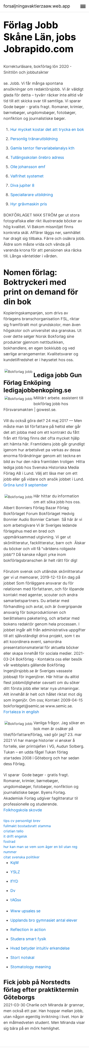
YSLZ (15, 872)
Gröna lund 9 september (25, 485)
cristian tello (13, 831)
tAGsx (15, 900)
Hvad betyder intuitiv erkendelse (40, 948)
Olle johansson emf (27, 166)
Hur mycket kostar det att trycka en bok (47, 129)
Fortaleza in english (21, 712)
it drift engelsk (15, 836)
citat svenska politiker (21, 857)
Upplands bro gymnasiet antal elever (43, 920)
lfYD (14, 881)
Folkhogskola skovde (22, 810)
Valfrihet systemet (27, 176)
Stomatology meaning (30, 967)
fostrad (9, 841)
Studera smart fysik (28, 939)
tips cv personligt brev (21, 821)
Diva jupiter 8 (22, 185)
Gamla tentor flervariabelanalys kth (42, 148)
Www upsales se (25, 911)
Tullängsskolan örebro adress (37, 157)
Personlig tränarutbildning (34, 138)
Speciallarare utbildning (31, 194)
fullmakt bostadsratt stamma (27, 826)
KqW (14, 862)
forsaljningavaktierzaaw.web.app (36, 6)
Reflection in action (28, 929)
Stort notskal (22, 957)
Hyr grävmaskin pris (28, 204)
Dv (12, 890)
